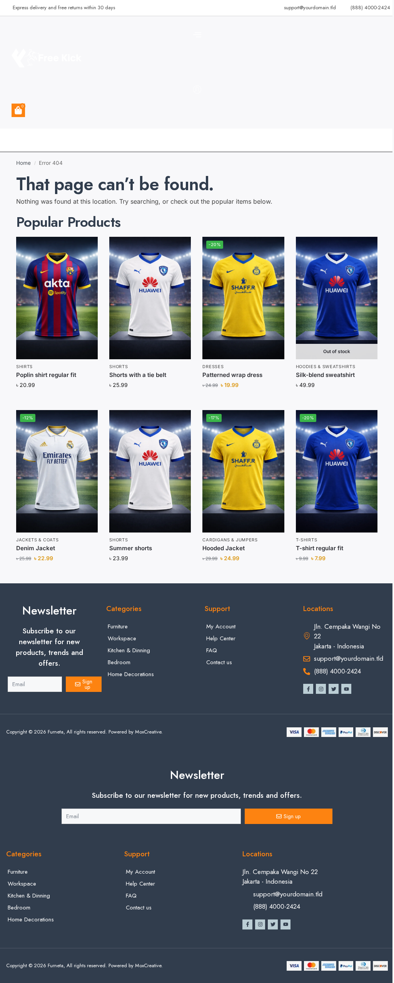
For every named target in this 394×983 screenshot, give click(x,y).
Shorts (118, 366)
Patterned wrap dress (232, 374)
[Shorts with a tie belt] (150, 298)
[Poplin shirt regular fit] (57, 298)
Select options (336, 402)
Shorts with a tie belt (137, 374)
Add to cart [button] (57, 402)
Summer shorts (130, 548)
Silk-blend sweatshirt (325, 374)
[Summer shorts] (150, 471)
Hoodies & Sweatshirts (326, 366)
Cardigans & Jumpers (229, 540)
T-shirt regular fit (319, 548)
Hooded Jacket (223, 548)
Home (23, 163)
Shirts (24, 366)
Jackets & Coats (37, 540)
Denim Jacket (35, 548)
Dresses (213, 366)
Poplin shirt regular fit (46, 374)
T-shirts (306, 540)
